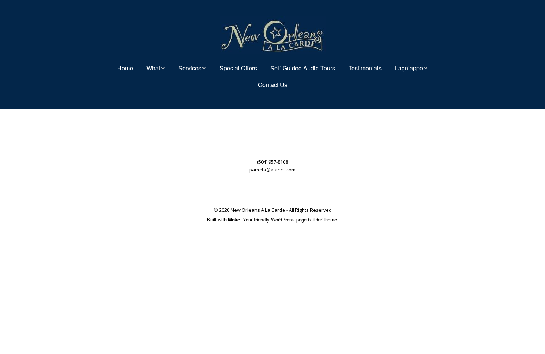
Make (234, 219)
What (153, 68)
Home (125, 68)
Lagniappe (409, 68)
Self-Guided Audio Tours (302, 68)
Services (189, 68)
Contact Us (272, 84)
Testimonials (365, 68)
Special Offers (238, 68)
